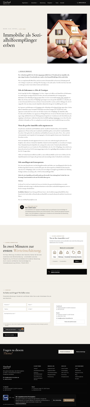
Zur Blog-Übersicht (26, 71)
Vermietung (73, 257)
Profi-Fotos (64, 374)
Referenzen (78, 370)
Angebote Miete (51, 370)
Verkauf (35, 368)
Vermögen (38, 107)
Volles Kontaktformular (70, 321)
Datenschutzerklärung (21, 403)
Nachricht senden (9, 335)
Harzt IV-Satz (57, 107)
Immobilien (34, 2)
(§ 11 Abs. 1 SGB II (63, 97)
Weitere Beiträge (80, 351)
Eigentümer (25, 2)
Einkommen (36, 93)
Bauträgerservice (38, 376)
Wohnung (60, 257)
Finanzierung (51, 376)
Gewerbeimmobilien (52, 372)
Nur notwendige (57, 400)
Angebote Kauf (51, 368)
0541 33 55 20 (82, 2)
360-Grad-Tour (65, 372)
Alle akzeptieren (69, 400)
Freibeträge (57, 118)
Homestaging (64, 370)
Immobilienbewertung (39, 370)
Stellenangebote (79, 376)
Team (57, 2)
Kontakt (62, 2)
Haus (54, 257)
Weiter (77, 261)
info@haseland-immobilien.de (65, 318)
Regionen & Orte (79, 372)
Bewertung (42, 2)
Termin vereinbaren (65, 351)
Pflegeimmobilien (52, 374)
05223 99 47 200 (62, 316)
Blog (76, 374)
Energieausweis (65, 376)
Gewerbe (79, 257)
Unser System (64, 368)
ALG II (36, 97)
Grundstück (67, 257)
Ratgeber (50, 2)
